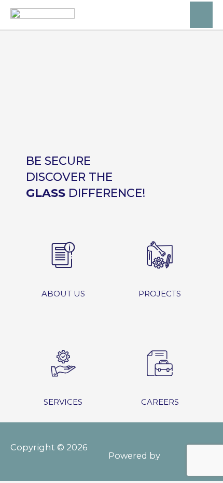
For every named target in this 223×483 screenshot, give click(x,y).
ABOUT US (63, 294)
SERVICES (63, 402)
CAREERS (160, 402)
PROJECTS (159, 294)
